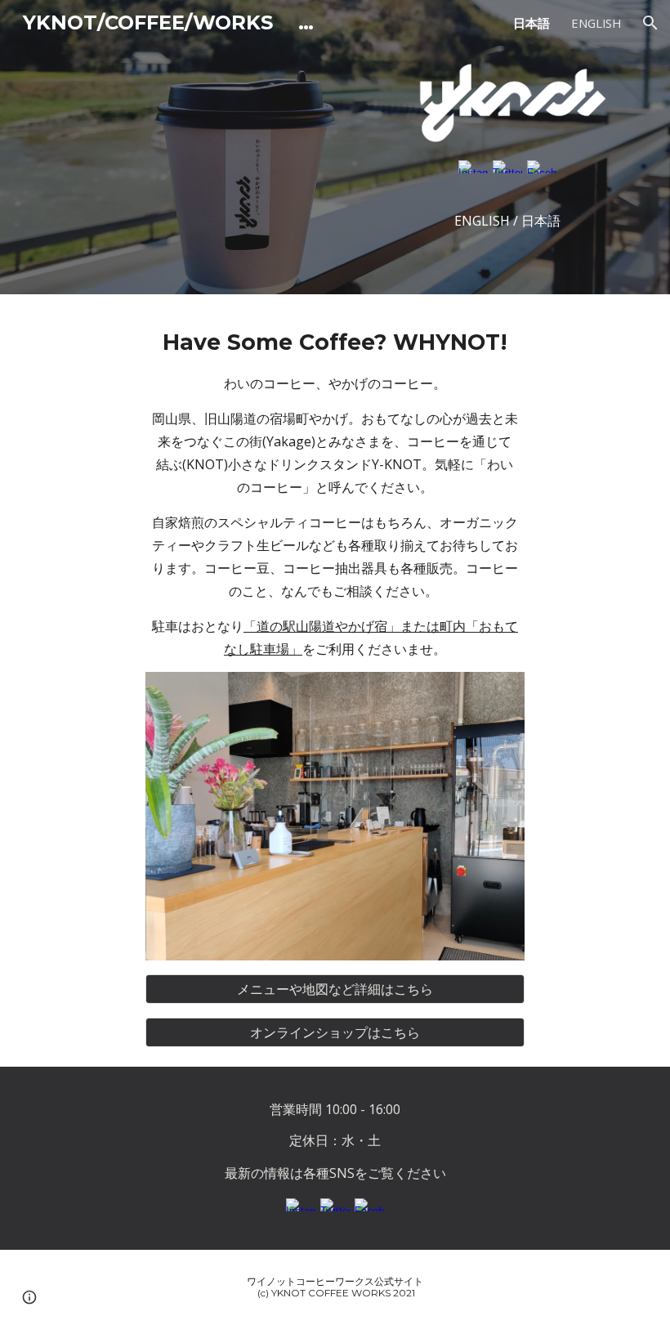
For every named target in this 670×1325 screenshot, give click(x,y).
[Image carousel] (335, 816)
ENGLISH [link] (596, 23)
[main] (335, 493)
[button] (650, 23)
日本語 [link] (531, 23)
